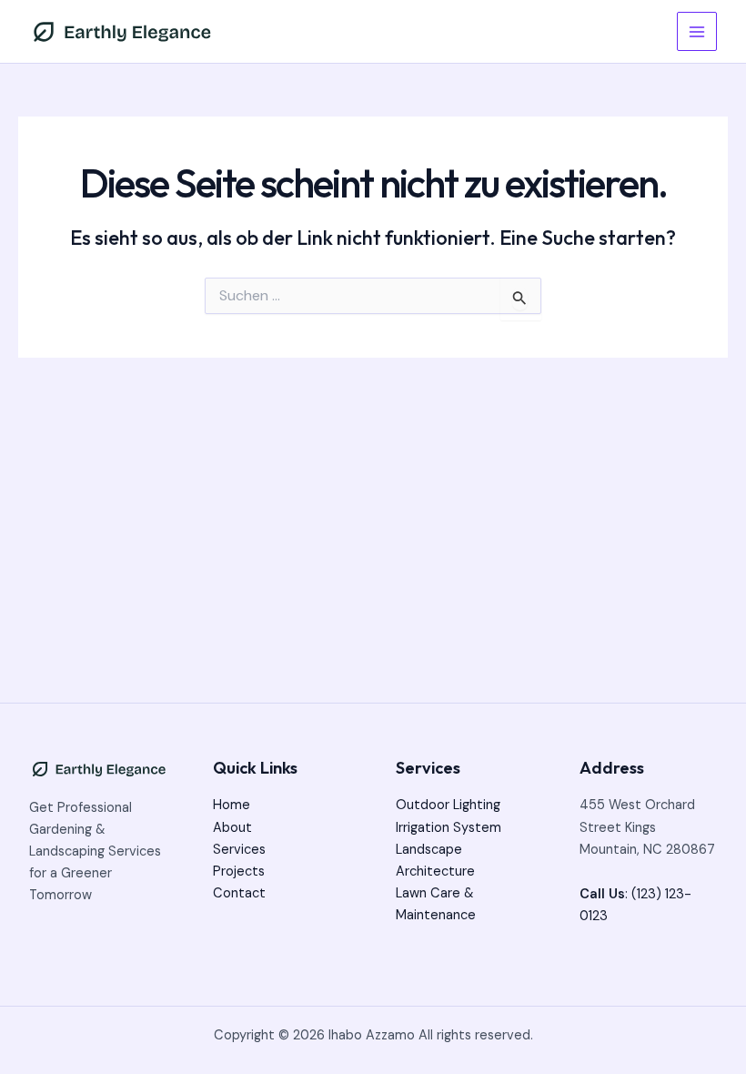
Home (231, 805)
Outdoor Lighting (448, 805)
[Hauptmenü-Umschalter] (697, 32)
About (232, 827)
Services (239, 849)
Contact (239, 893)
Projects (239, 871)
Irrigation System (448, 827)
